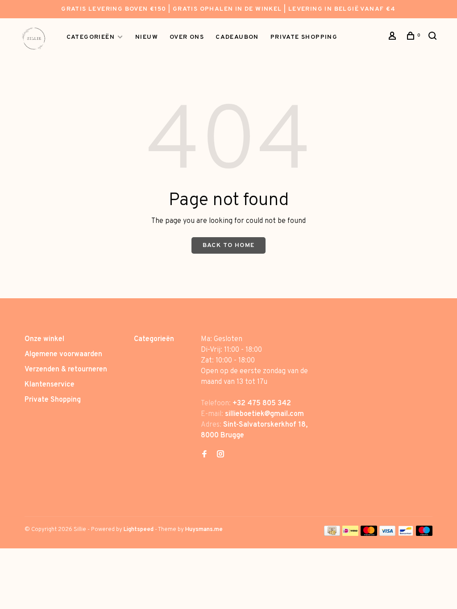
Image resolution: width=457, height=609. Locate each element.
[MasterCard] (369, 534)
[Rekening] (393, 37)
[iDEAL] (350, 534)
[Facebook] (204, 455)
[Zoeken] (433, 37)
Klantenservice (50, 384)
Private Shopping (53, 399)
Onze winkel (44, 339)
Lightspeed (139, 529)
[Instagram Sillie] (220, 455)
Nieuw (146, 37)
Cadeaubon (237, 37)
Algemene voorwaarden (63, 354)
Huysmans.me (204, 529)
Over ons (187, 37)
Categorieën (90, 37)
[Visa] (387, 534)
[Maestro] (424, 534)
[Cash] (332, 534)
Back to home (229, 245)
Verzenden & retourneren (66, 369)
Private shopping (303, 37)
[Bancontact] (406, 534)
